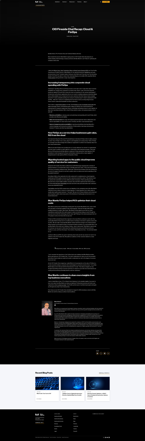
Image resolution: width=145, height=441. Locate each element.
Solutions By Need (58, 416)
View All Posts (103, 373)
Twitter (103, 437)
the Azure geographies (61, 183)
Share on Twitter (101, 353)
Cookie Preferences (65, 437)
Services (64, 1)
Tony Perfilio (51, 188)
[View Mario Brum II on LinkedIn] (55, 305)
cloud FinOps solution (61, 104)
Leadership (75, 426)
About (85, 1)
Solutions (57, 1)
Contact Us (38, 422)
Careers (75, 428)
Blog (74, 421)
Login (55, 431)
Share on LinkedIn (104, 353)
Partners (79, 1)
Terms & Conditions (53, 437)
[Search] (101, 2)
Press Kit (75, 431)
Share (108, 353)
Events (55, 428)
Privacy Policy (59, 437)
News (74, 418)
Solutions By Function (58, 421)
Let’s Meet (106, 1)
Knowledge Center (58, 426)
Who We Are (75, 416)
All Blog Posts (40, 5)
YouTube (107, 437)
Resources (71, 1)
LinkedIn (105, 437)
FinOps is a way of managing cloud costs (84, 104)
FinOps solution (51, 77)
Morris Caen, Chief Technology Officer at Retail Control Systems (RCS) (71, 70)
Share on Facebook (97, 353)
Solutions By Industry (58, 418)
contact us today (62, 285)
